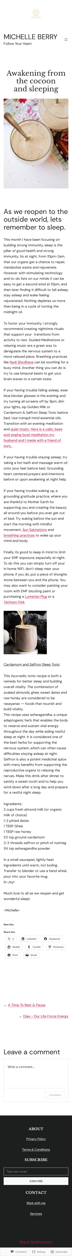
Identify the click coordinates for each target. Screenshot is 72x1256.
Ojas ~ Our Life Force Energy (45, 1016)
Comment (55, 1095)
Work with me (36, 1203)
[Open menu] (66, 39)
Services (36, 1214)
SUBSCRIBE (36, 1181)
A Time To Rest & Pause (26, 1005)
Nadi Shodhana (21, 362)
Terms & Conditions (36, 1150)
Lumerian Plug (36, 596)
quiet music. (20, 429)
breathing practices (19, 535)
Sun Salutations (34, 529)
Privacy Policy (36, 1139)
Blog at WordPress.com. (36, 1242)
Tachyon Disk (14, 602)
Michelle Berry (30, 36)
